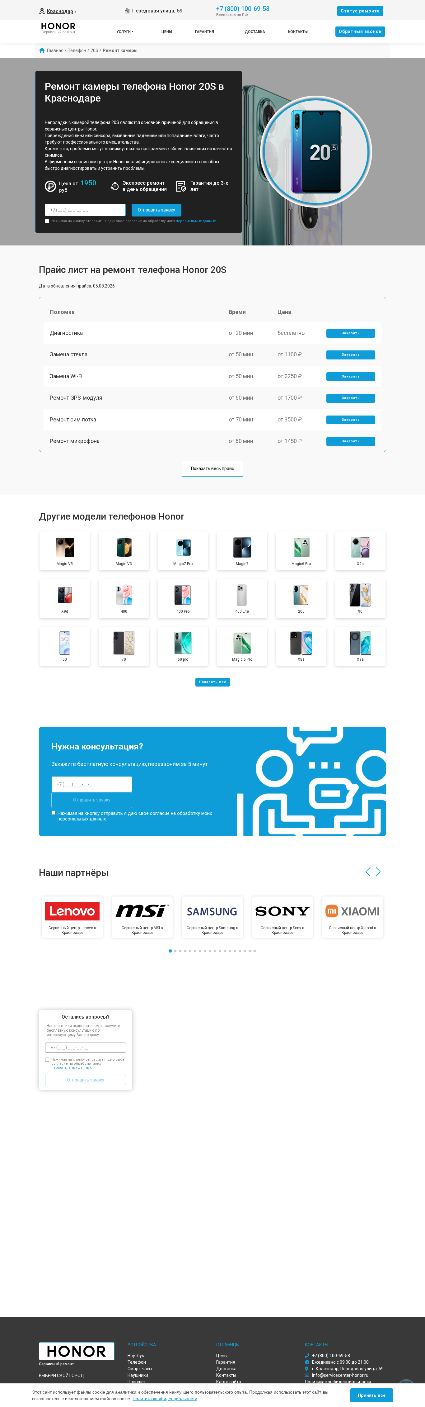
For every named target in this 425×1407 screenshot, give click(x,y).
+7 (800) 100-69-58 (242, 8)
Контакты (298, 32)
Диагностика (66, 333)
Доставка (255, 32)
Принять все (371, 1395)
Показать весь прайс (212, 468)
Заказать (351, 333)
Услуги (123, 32)
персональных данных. (196, 221)
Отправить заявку (156, 209)
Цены (166, 32)
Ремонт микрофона (75, 441)
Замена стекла (68, 354)
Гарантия (204, 32)
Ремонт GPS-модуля (76, 397)
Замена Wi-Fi (66, 376)
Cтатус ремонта (360, 10)
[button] (368, 872)
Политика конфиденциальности (165, 1398)
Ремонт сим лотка (73, 419)
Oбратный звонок (360, 31)
